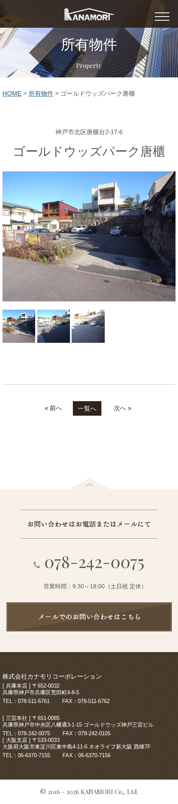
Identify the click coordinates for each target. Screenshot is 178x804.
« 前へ (53, 408)
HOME (12, 93)
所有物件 (41, 93)
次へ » (122, 408)
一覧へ (87, 408)
